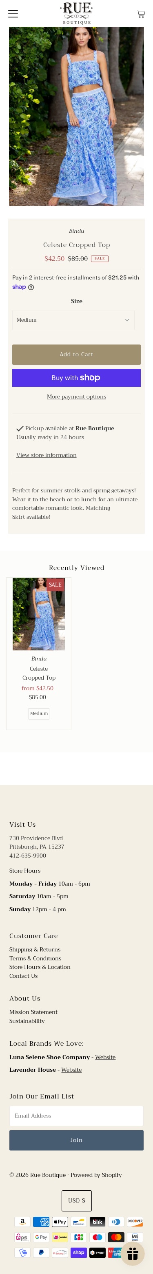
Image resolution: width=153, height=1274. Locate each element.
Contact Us (23, 976)
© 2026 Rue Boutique (37, 1175)
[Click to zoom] (131, 40)
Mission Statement (33, 1012)
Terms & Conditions (35, 958)
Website (105, 1057)
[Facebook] (69, 801)
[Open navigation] (13, 13)
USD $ (76, 1200)
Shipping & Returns (34, 949)
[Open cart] (141, 13)
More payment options (76, 396)
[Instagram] (83, 801)
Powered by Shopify (96, 1175)
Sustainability (27, 1021)
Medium (39, 713)
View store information (46, 455)
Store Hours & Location (40, 967)
